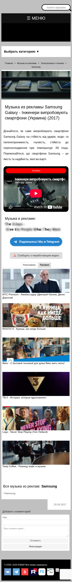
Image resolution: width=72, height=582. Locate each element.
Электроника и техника (52, 63)
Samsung (36, 67)
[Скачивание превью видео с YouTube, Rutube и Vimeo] (41, 571)
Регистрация (35, 546)
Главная (9, 63)
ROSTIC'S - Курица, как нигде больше (24, 328)
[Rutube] (33, 571)
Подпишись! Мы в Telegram (39, 242)
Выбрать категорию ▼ (21, 51)
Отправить (35, 540)
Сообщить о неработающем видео (38, 255)
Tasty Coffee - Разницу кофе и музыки (24, 466)
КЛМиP (21, 565)
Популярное (29, 265)
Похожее (44, 265)
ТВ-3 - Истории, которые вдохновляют (24, 397)
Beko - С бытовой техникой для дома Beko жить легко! (33, 363)
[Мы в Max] (50, 571)
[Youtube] (24, 571)
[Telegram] (16, 571)
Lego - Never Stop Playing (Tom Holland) (25, 431)
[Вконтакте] (7, 571)
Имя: (5, 517)
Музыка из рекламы (27, 63)
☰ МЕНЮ (36, 18)
